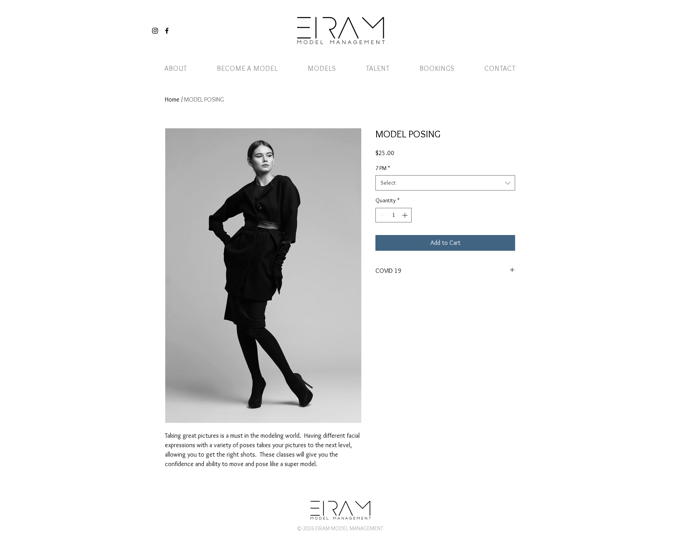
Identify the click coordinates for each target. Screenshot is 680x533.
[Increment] (405, 215)
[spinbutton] (393, 215)
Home (172, 99)
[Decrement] (381, 215)
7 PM (382, 168)
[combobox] (445, 183)
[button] (510, 23)
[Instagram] (155, 31)
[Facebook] (167, 31)
